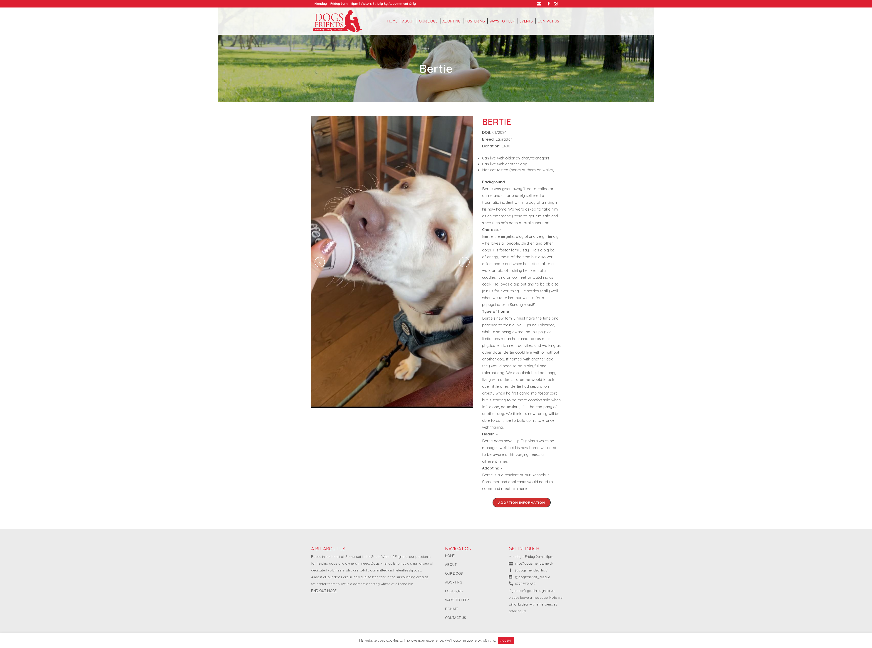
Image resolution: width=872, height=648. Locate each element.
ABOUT (451, 564)
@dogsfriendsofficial (531, 570)
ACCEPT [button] (505, 640)
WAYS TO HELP (457, 600)
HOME (450, 556)
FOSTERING (454, 591)
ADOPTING (453, 582)
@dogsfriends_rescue (532, 577)
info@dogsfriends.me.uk (534, 563)
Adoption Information (521, 502)
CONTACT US (455, 618)
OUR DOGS (454, 573)
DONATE (451, 609)
